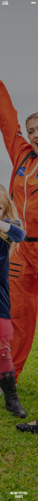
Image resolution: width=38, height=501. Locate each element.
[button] (35, 3)
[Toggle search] (32, 3)
